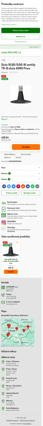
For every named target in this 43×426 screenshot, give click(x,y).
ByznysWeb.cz (27, 423)
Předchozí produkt (11, 193)
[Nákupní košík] (33, 52)
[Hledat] (28, 52)
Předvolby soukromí (12, 420)
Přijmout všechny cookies (21, 30)
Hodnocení (4, 72)
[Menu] (38, 52)
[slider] (13, 72)
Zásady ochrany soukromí (27, 420)
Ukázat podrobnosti (20, 41)
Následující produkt (30, 193)
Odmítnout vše (20, 36)
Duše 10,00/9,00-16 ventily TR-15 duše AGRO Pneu (10, 261)
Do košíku (26, 147)
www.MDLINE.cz (11, 52)
